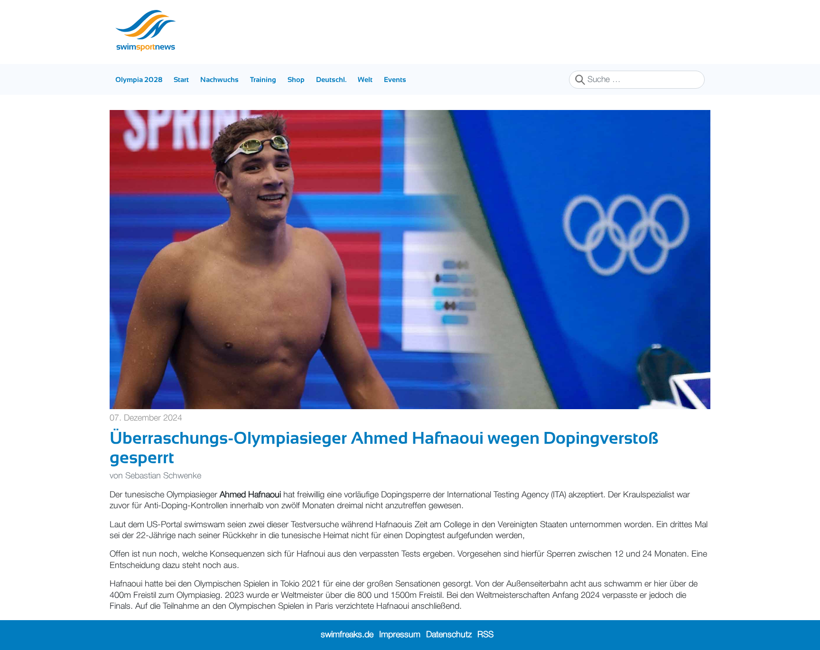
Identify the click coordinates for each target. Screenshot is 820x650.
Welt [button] (365, 79)
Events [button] (395, 79)
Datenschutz (449, 635)
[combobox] (637, 80)
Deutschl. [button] (331, 79)
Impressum (399, 635)
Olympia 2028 (138, 79)
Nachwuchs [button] (219, 79)
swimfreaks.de (347, 635)
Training (263, 79)
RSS (485, 635)
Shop (296, 79)
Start (181, 79)
